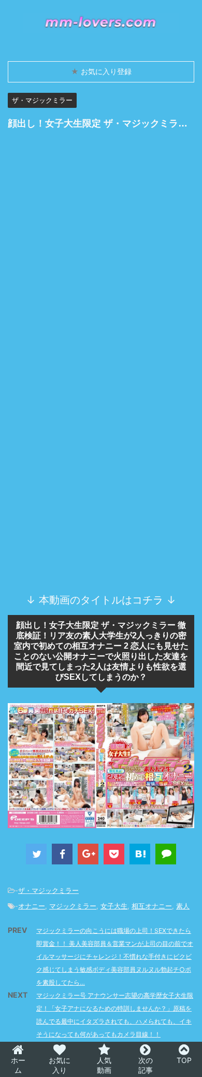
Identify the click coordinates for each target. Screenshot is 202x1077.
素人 (183, 906)
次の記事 (145, 1065)
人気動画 (104, 1065)
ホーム (18, 1065)
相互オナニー (152, 906)
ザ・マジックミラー (48, 890)
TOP (184, 1060)
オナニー (31, 906)
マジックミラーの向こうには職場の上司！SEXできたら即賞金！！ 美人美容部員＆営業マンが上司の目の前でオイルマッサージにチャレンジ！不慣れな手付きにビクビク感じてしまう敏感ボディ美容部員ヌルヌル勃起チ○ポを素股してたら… (114, 956)
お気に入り (59, 1065)
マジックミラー (72, 906)
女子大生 (113, 906)
